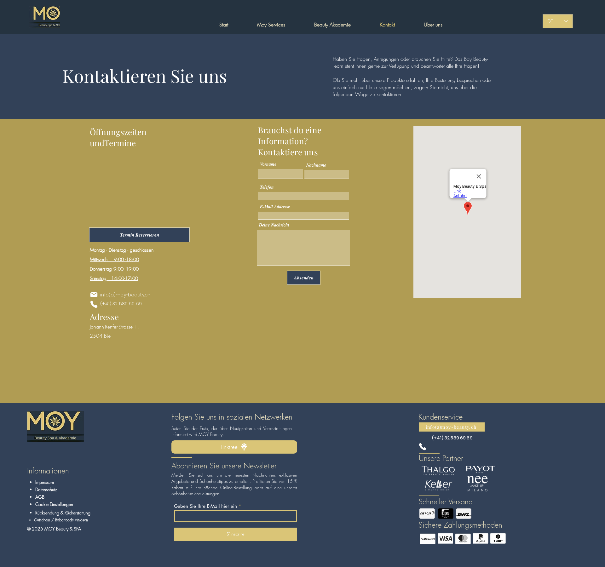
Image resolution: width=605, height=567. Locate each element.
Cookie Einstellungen (54, 504)
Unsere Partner (441, 458)
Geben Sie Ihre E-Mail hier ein (205, 506)
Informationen (48, 471)
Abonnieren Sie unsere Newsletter (224, 466)
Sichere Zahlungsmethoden (460, 525)
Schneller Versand (445, 501)
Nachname (316, 165)
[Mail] (94, 294)
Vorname (268, 164)
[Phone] (94, 304)
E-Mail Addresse (275, 206)
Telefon (267, 187)
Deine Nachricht (274, 225)
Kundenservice (440, 417)
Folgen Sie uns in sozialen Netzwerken (231, 417)
